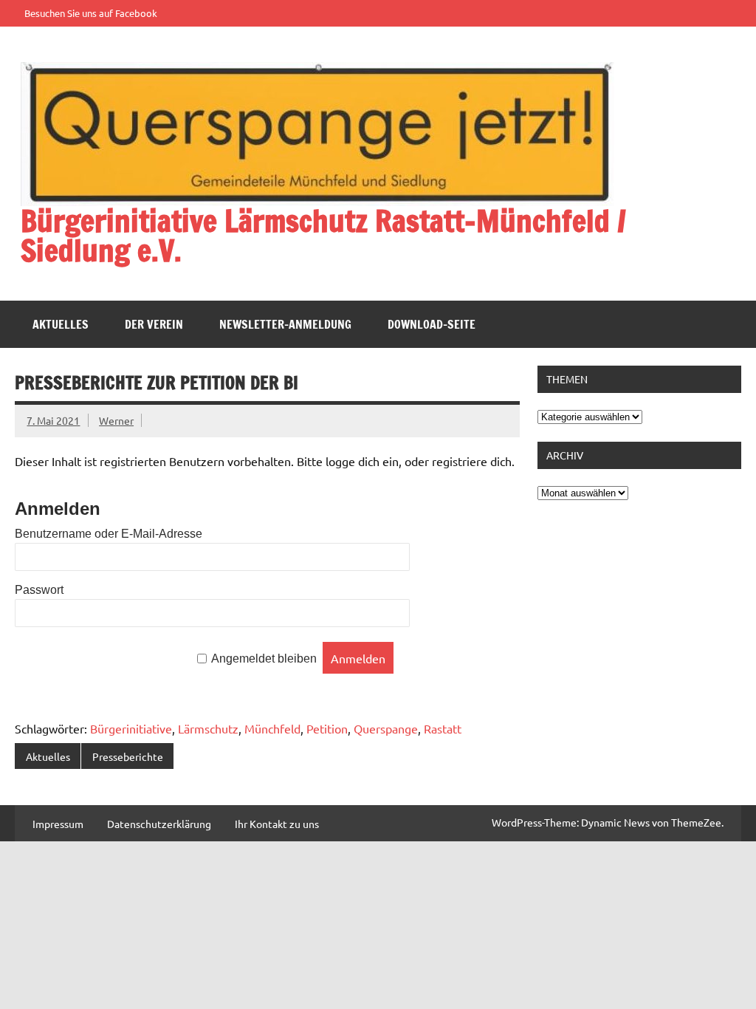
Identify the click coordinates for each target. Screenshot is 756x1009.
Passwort (39, 590)
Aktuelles (60, 324)
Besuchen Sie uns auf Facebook (90, 13)
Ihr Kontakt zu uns (277, 823)
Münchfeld (272, 728)
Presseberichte (127, 756)
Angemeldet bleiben (264, 659)
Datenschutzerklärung (159, 823)
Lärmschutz (208, 728)
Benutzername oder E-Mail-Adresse (108, 533)
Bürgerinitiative (131, 728)
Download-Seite (431, 324)
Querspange (386, 728)
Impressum (57, 823)
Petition (327, 728)
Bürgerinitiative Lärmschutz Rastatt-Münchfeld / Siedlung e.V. (323, 235)
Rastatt (442, 728)
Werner (116, 420)
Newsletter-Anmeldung (285, 324)
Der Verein (154, 324)
